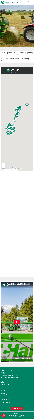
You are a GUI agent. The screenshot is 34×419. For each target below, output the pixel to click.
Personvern (4, 386)
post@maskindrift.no (12, 377)
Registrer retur (18, 408)
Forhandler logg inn (7, 402)
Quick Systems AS (20, 415)
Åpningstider (4, 395)
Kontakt (3, 393)
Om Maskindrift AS (6, 384)
